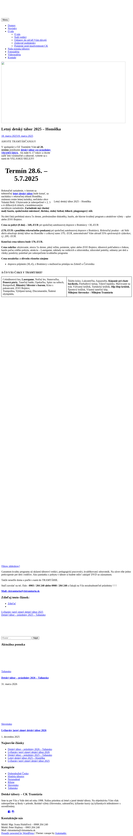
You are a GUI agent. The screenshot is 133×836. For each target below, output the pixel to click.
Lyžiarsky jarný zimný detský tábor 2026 (23, 730)
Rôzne (11, 782)
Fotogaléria (13, 51)
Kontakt (12, 57)
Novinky (12, 28)
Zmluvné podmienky (25, 43)
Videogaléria (14, 54)
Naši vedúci (20, 37)
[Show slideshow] (10, 566)
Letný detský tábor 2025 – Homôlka (26, 758)
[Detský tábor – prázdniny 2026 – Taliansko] (25, 668)
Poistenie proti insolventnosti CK (31, 45)
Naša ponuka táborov (19, 48)
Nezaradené (14, 779)
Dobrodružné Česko (18, 773)
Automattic (60, 833)
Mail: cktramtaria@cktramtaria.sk (20, 591)
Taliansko (6, 671)
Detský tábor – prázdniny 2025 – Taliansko (23, 614)
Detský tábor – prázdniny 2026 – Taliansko (25, 677)
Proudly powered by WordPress (17, 833)
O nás (11, 31)
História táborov (16, 776)
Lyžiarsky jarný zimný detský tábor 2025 (22, 612)
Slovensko (6, 724)
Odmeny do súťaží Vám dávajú (30, 40)
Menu (5, 20)
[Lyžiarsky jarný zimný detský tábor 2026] (25, 721)
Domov (12, 25)
